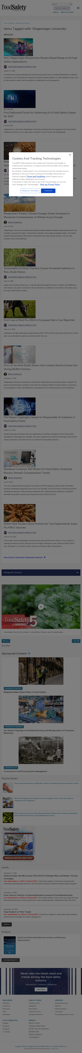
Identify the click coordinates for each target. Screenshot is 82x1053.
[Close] (70, 154)
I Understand (48, 191)
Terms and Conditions (36, 176)
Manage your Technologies (30, 191)
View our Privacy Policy (50, 184)
